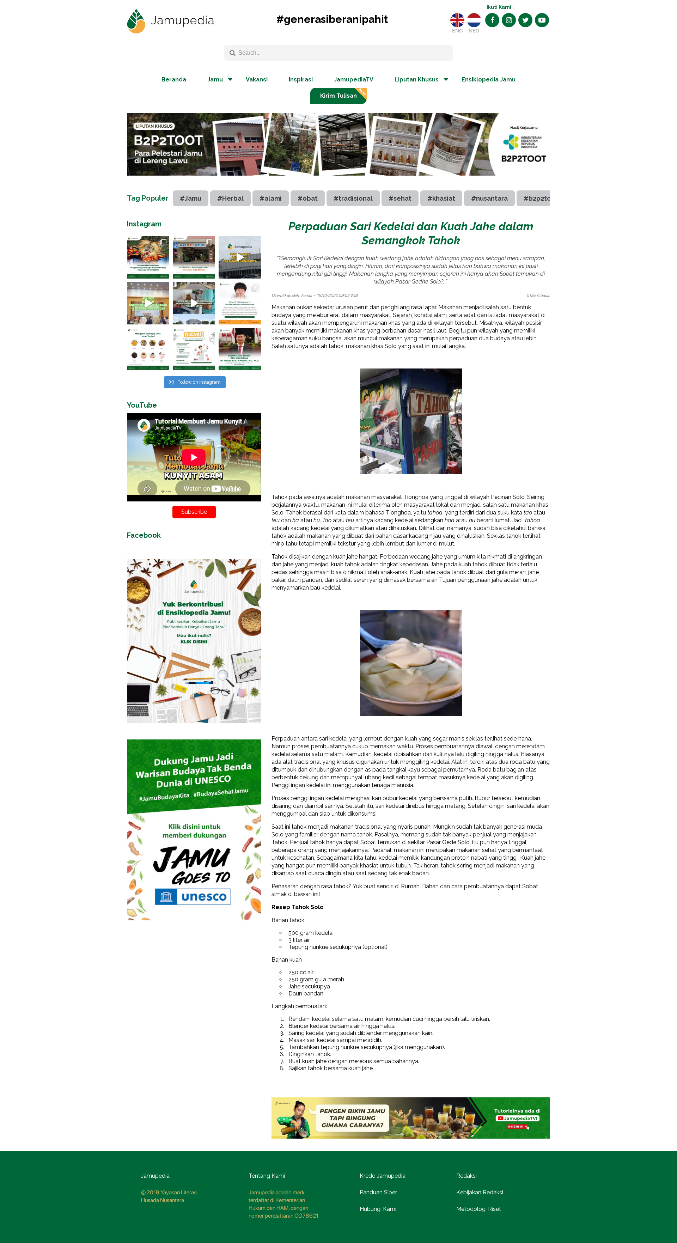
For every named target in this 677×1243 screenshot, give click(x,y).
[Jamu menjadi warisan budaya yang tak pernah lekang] (148, 349)
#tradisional (353, 198)
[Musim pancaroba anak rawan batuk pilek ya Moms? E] (240, 303)
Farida (306, 295)
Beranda (173, 79)
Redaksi (466, 1175)
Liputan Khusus (417, 79)
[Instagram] (509, 20)
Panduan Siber (378, 1192)
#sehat (400, 198)
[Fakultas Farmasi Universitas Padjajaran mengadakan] (148, 303)
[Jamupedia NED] (474, 20)
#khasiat (441, 198)
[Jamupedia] (170, 21)
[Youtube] (542, 20)
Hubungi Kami (378, 1209)
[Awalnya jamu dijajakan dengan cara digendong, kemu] (194, 257)
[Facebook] (492, 20)
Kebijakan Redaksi (479, 1192)
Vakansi (257, 79)
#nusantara (489, 198)
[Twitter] (525, 20)
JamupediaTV (353, 79)
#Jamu (190, 198)
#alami (271, 198)
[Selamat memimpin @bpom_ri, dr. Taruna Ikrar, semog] (240, 349)
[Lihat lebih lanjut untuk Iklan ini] (194, 728)
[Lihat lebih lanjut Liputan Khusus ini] (338, 181)
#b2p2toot (541, 198)
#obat (308, 198)
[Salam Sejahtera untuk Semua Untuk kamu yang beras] (194, 349)
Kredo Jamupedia (382, 1175)
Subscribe (194, 511)
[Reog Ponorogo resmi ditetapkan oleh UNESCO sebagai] (148, 257)
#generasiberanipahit (332, 19)
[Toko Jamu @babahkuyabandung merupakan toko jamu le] (240, 257)
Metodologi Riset (478, 1209)
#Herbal (230, 198)
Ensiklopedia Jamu (489, 79)
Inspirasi (301, 79)
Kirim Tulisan (338, 95)
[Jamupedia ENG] (457, 20)
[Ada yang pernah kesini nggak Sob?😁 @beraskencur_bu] (194, 303)
